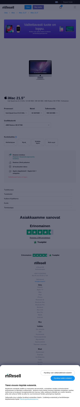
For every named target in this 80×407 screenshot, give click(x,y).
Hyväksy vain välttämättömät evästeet (58, 373)
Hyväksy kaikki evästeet (63, 378)
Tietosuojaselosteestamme (29, 399)
